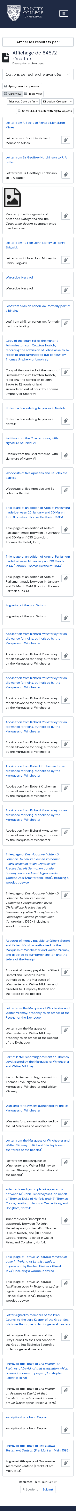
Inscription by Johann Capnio (26, 1417)
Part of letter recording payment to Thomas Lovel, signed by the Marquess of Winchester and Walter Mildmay (37, 1061)
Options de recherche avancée (33, 74)
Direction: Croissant (56, 101)
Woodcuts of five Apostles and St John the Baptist (36, 475)
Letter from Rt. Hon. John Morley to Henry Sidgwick (35, 245)
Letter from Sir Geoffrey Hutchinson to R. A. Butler (36, 159)
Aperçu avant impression (24, 86)
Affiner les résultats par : (38, 41)
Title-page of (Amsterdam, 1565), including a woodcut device (37, 868)
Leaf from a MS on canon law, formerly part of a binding (38, 308)
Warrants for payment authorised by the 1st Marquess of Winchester (37, 1108)
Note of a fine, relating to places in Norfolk (35, 408)
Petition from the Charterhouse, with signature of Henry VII (32, 440)
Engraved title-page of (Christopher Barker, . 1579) (37, 1371)
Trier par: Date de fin (22, 101)
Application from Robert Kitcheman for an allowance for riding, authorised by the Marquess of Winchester (35, 771)
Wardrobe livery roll (19, 277)
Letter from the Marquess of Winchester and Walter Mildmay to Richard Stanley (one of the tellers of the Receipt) (38, 1145)
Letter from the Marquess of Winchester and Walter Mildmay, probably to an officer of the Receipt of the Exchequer (38, 1013)
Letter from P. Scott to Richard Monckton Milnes (35, 125)
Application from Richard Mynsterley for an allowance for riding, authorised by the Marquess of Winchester (36, 638)
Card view (14, 93)
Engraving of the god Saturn (26, 605)
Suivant (48, 1489)
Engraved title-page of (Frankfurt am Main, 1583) (38, 1448)
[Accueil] (27, 13)
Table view (35, 93)
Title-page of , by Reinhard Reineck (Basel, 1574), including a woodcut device (36, 1264)
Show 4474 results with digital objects (46, 111)
